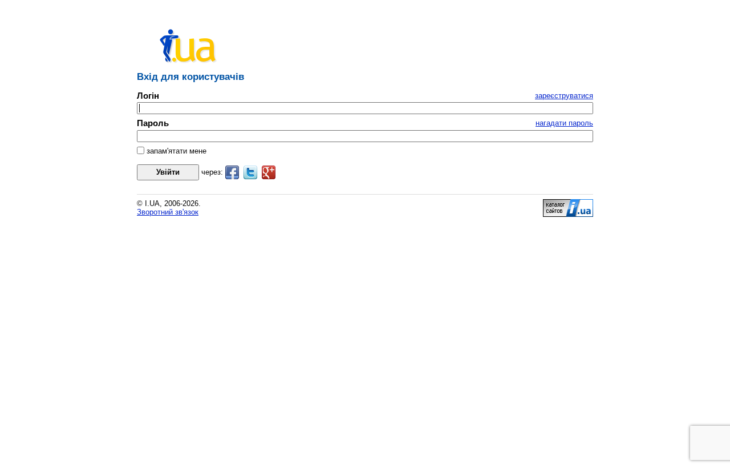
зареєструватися (564, 95)
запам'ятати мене (175, 151)
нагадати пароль (564, 123)
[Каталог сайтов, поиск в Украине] (568, 214)
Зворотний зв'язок (167, 212)
